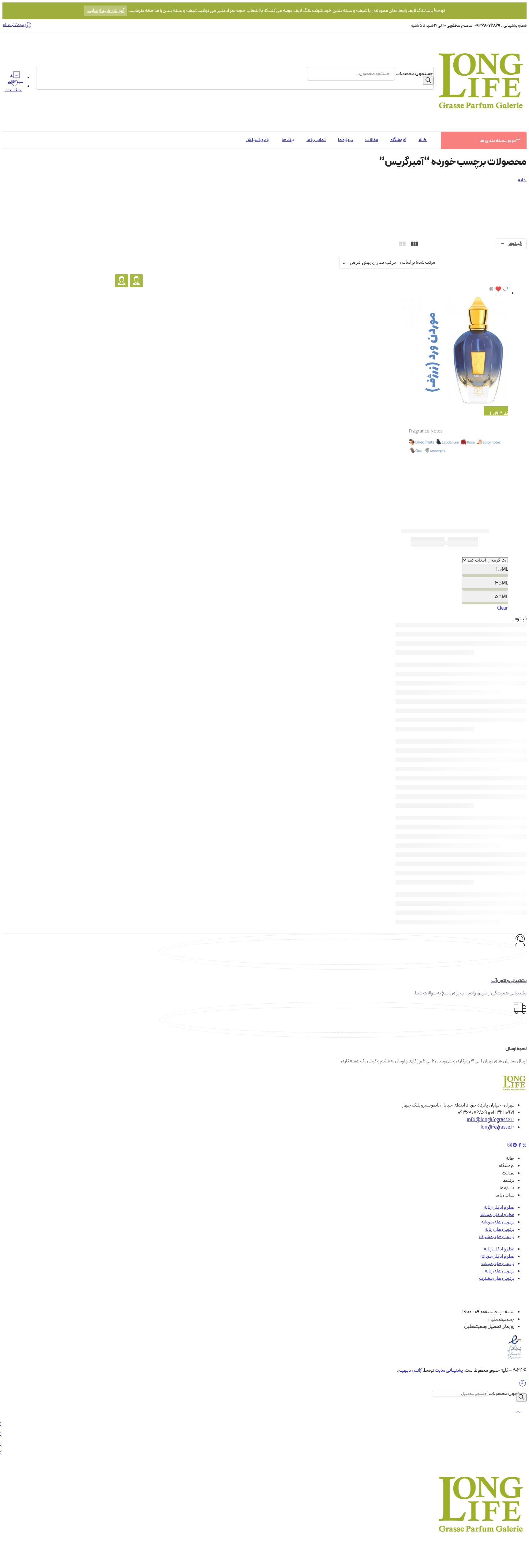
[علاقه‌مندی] (501, 293)
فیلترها (515, 243)
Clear (502, 608)
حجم (488, 553)
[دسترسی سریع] (492, 293)
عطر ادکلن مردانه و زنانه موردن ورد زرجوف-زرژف (445, 531)
